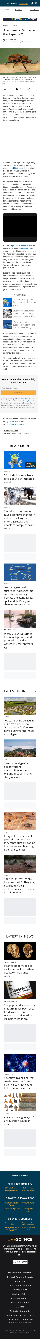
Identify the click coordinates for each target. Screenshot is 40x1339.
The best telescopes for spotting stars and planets (11, 1229)
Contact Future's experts (20, 1277)
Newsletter (32, 89)
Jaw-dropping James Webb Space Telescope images (11, 1203)
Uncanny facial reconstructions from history (28, 1209)
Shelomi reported (26, 248)
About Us (20, 1281)
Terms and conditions (20, 1285)
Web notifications (20, 1303)
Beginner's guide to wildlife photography (28, 1223)
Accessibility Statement (20, 1273)
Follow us (21, 89)
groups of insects (19, 246)
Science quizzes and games (11, 1223)
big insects (18, 168)
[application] (20, 225)
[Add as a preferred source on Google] (20, 1262)
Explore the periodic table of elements (12, 1209)
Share (8, 89)
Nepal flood (18, 10)
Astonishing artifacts (28, 1190)
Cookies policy (20, 1294)
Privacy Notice (27, 401)
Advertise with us (20, 1298)
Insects (14, 25)
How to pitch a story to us (20, 1315)
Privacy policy (20, 1290)
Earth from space (28, 1188)
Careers (20, 1307)
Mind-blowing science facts (28, 1228)
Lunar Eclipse (34, 10)
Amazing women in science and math (28, 1203)
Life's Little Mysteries (11, 1188)
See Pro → (24, 3)
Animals (5, 25)
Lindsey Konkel (11, 39)
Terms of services (26, 399)
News (29, 42)
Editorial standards (20, 1311)
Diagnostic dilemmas (11, 1190)
